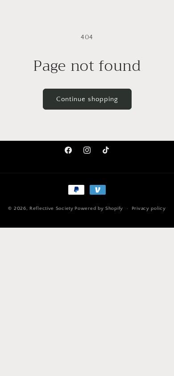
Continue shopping (87, 99)
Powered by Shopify (99, 208)
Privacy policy (149, 208)
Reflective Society (51, 208)
